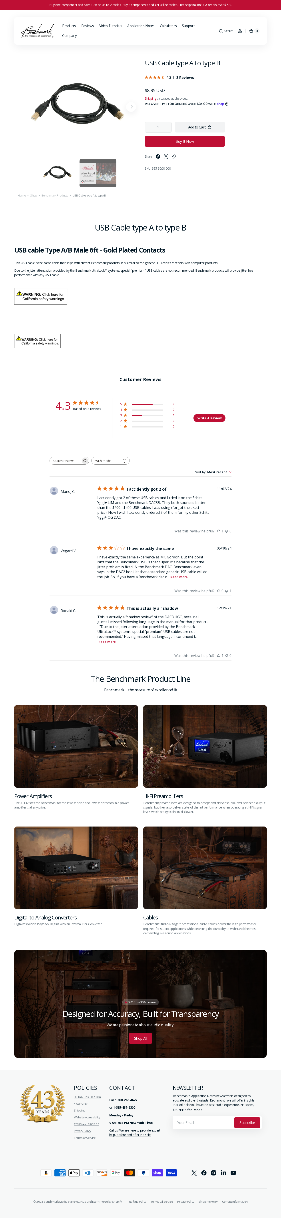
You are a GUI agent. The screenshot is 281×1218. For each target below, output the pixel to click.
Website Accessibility (87, 1117)
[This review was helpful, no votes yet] (218, 590)
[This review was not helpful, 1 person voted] (226, 590)
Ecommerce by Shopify (107, 1202)
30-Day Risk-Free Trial (87, 1097)
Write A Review (209, 418)
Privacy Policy (82, 1131)
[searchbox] (65, 460)
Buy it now (184, 141)
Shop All (140, 1038)
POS (83, 1202)
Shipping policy (208, 1202)
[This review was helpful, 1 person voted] (218, 531)
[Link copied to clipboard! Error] (174, 156)
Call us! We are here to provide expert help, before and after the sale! (134, 1132)
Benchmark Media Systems (61, 1202)
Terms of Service (85, 1138)
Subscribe (247, 1122)
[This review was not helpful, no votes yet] (226, 531)
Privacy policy (185, 1202)
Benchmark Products (55, 195)
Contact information (235, 1202)
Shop (33, 195)
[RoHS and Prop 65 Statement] (41, 303)
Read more (179, 577)
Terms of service (162, 1202)
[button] (226, 31)
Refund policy (137, 1202)
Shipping (150, 98)
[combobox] (213, 472)
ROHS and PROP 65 (86, 1124)
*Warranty (80, 1104)
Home (22, 195)
